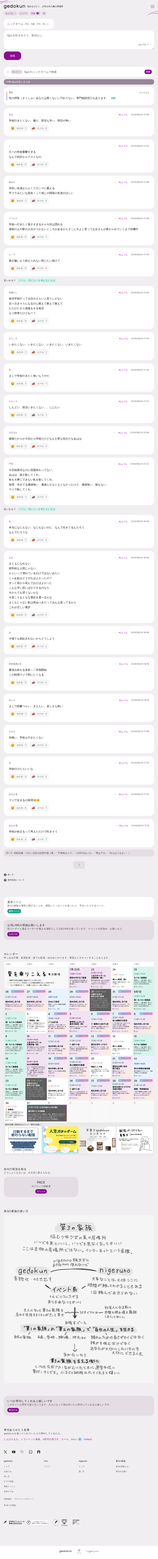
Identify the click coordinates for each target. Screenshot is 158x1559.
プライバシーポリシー (23, 1499)
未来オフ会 (8, 1491)
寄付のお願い (121, 1471)
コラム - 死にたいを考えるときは (36, 280)
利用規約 (8, 1499)
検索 (148, 71)
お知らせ (8, 1471)
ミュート (23, 13)
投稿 (12, 55)
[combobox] (144, 44)
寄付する (13, 1410)
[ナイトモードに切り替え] (44, 13)
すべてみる (144, 93)
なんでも (9, 13)
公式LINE (13, 934)
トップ (7, 1466)
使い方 (9, 853)
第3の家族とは (122, 1466)
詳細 (113, 98)
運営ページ (14, 911)
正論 (33, 13)
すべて (15, 72)
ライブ (47, 1466)
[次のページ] (79, 865)
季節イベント (9, 1486)
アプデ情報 (8, 1481)
